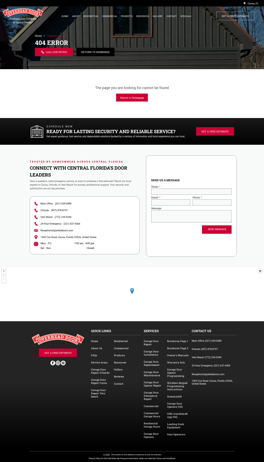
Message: (156, 208)
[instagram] (58, 363)
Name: (154, 186)
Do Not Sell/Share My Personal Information (119, 458)
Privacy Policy (95, 458)
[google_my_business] (63, 363)
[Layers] (260, 271)
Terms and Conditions (165, 458)
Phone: (196, 197)
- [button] (4, 275)
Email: (154, 197)
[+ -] (132, 294)
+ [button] (4, 271)
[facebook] (52, 363)
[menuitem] (65, 15)
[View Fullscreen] (4, 281)
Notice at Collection (147, 458)
